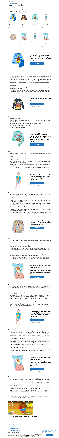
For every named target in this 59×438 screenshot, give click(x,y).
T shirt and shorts (13, 426)
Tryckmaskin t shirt (13, 424)
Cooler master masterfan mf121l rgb (13, 432)
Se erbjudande (37, 63)
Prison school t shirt (14, 428)
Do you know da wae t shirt (15, 430)
